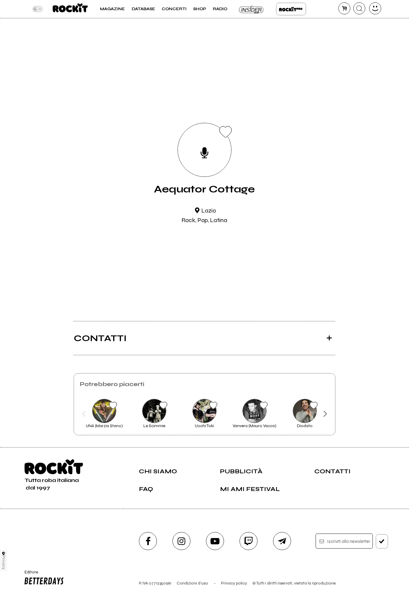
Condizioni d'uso (192, 583)
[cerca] (359, 8)
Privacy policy (234, 583)
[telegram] (282, 541)
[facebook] (148, 541)
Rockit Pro (291, 9)
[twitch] (248, 541)
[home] (70, 9)
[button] (84, 414)
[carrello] (344, 8)
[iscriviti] (382, 541)
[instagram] (181, 541)
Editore (29, 574)
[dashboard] (375, 8)
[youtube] (215, 541)
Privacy (3, 562)
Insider (251, 9)
